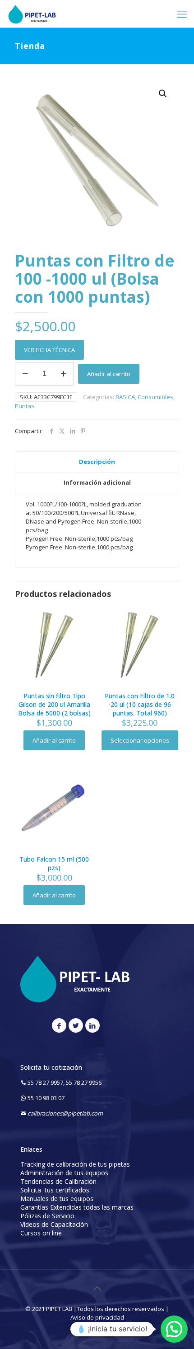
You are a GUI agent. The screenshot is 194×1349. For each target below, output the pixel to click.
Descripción (97, 462)
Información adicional (97, 482)
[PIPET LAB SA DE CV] (32, 13)
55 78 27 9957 (45, 1082)
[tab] (97, 462)
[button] (163, 94)
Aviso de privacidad (97, 1317)
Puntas (24, 406)
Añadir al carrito (108, 374)
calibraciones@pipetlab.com (65, 1113)
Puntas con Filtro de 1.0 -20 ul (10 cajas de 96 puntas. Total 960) (140, 704)
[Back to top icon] (97, 1288)
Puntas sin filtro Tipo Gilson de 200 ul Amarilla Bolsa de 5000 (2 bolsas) (54, 704)
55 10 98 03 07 (46, 1098)
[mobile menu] (181, 13)
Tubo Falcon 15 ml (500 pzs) (54, 863)
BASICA (125, 397)
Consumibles (155, 397)
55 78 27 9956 (84, 1082)
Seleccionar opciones (140, 740)
